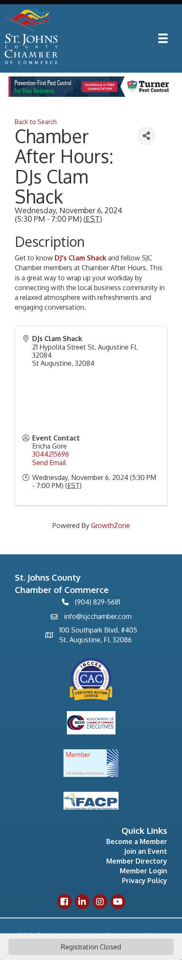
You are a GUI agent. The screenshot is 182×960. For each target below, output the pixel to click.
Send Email (49, 462)
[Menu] (163, 38)
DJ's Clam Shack (80, 258)
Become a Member (136, 841)
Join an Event (145, 851)
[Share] (146, 135)
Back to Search (36, 121)
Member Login (143, 871)
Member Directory (136, 861)
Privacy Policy (144, 880)
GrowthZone (110, 525)
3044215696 (50, 454)
